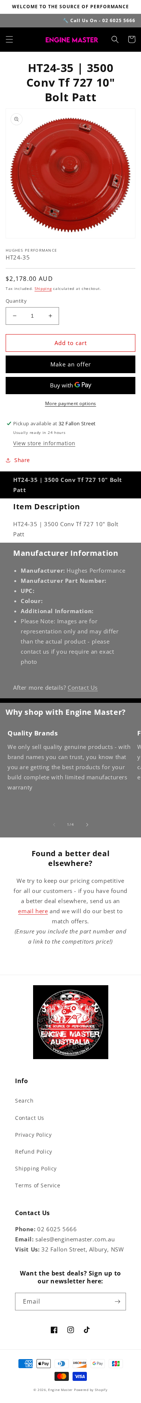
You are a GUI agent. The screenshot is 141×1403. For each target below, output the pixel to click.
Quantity (16, 300)
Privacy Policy (33, 1134)
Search (24, 1100)
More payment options (70, 403)
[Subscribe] (117, 1301)
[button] (9, 39)
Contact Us (83, 687)
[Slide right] (87, 824)
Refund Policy (33, 1151)
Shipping (43, 288)
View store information (44, 443)
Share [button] (22, 460)
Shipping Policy (36, 1168)
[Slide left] (54, 824)
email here (33, 911)
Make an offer (70, 364)
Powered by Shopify (91, 1390)
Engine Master (60, 1390)
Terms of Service (38, 1185)
